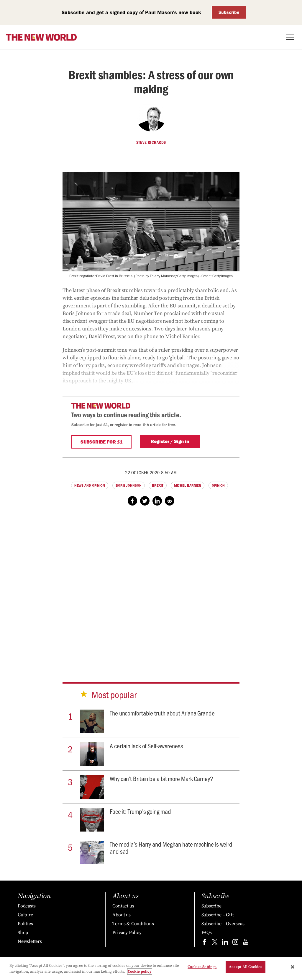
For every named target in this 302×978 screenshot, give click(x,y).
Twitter (145, 501)
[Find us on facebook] (204, 943)
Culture (25, 915)
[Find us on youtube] (246, 943)
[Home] (41, 37)
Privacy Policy (126, 932)
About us (121, 915)
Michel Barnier (187, 485)
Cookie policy (140, 971)
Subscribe (229, 12)
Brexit (157, 485)
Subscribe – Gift (217, 915)
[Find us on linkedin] (225, 943)
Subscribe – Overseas (222, 924)
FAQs (206, 932)
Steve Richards (151, 142)
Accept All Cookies (245, 966)
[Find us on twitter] (215, 943)
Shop (23, 932)
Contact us (123, 906)
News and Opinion (89, 485)
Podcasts (26, 906)
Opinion (218, 485)
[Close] (292, 966)
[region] (151, 967)
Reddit (169, 501)
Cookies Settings (202, 966)
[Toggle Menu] (290, 37)
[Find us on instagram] (235, 943)
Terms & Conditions (133, 924)
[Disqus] (151, 588)
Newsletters (30, 941)
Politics (25, 924)
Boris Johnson (129, 485)
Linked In (157, 501)
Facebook (132, 501)
